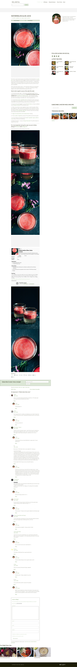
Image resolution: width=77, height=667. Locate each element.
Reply (15, 400)
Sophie (15, 394)
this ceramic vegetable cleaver (21, 99)
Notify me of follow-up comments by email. (20, 634)
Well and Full (16, 2)
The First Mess (29, 104)
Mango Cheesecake (26, 120)
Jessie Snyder (16, 499)
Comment (14, 605)
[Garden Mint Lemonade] (67, 68)
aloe (14, 387)
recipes (22, 18)
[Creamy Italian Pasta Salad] (54, 68)
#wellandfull (32, 283)
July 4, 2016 (16, 412)
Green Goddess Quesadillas (35, 389)
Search (26, 4)
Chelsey (15, 549)
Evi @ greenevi (16, 479)
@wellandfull (25, 283)
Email (13, 625)
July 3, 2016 (16, 395)
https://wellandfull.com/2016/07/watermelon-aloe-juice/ (21, 279)
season (25, 18)
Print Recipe (30, 20)
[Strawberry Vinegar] (67, 73)
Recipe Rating (14, 603)
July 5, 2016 (16, 500)
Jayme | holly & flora (17, 531)
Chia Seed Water (37, 657)
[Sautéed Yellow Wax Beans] (67, 63)
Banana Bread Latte (63, 119)
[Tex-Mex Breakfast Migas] (54, 63)
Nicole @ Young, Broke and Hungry (20, 515)
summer (28, 18)
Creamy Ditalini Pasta (72, 119)
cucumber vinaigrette (18, 115)
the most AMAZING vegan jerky (21, 110)
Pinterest (17, 126)
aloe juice (16, 387)
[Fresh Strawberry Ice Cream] (54, 73)
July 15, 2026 (17, 588)
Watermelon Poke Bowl (21, 657)
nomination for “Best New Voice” (22, 95)
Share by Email (14, 280)
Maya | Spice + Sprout (17, 427)
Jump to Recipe (16, 20)
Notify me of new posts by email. (18, 636)
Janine (15, 410)
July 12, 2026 (16, 580)
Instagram (24, 126)
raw (20, 18)
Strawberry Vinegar (72, 71)
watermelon (27, 387)
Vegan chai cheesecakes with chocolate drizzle (21, 113)
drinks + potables (16, 18)
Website (13, 629)
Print (20, 248)
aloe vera (20, 387)
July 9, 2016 (16, 565)
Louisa (15, 564)
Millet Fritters (13, 389)
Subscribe (28, 383)
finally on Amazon (17, 105)
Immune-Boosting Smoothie (5, 657)
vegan (24, 387)
